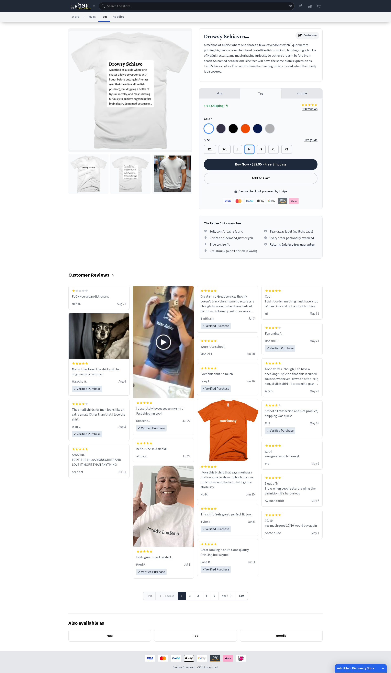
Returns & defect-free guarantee (292, 244)
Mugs (92, 17)
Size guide (310, 140)
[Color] (209, 128)
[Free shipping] (309, 6)
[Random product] (290, 6)
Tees (104, 17)
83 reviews (309, 109)
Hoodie (302, 93)
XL (273, 149)
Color (208, 119)
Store (75, 17)
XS (286, 149)
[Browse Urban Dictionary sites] (82, 6)
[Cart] (318, 6)
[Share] (300, 6)
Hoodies (118, 17)
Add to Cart (261, 178)
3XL (224, 149)
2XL (210, 149)
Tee (261, 93)
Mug (219, 93)
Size (207, 140)
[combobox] (196, 6)
